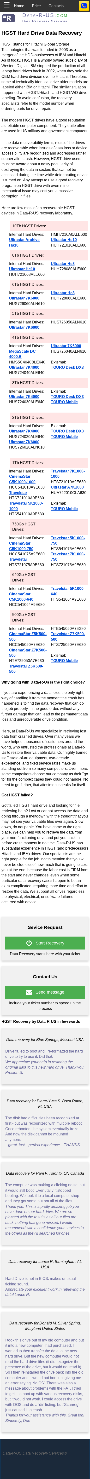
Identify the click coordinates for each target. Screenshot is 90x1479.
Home (19, 6)
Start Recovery (48, 943)
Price (36, 6)
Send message (48, 992)
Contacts (56, 6)
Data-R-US (45, 15)
